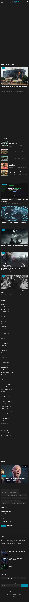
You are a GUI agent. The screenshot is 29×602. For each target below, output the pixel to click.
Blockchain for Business (6, 382)
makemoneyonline (5, 435)
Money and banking (6, 489)
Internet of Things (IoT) (6, 386)
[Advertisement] (14, 14)
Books (2, 321)
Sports (2, 331)
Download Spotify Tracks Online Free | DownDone (17, 565)
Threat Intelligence (5, 408)
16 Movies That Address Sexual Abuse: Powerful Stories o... (17, 143)
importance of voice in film (7, 500)
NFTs (2, 379)
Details (10, 157)
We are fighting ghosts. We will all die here (18, 149)
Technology (3, 306)
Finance (3, 352)
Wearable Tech (4, 396)
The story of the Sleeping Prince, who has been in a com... (17, 165)
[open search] (27, 2)
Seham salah (11, 174)
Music (2, 319)
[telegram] (18, 578)
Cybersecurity (4, 399)
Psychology (3, 343)
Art (1, 314)
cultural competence (14, 492)
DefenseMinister (5, 492)
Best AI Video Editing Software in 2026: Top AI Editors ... (18, 552)
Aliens (2, 340)
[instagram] (8, 578)
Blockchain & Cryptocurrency (8, 372)
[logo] (14, 2)
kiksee (2, 88)
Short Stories (4, 316)
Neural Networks (5, 362)
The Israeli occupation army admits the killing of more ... (17, 172)
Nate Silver (13, 503)
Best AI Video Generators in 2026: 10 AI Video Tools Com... (17, 559)
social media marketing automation (9, 348)
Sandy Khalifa (11, 167)
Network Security (5, 403)
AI (1, 360)
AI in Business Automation (7, 369)
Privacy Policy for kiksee (17, 594)
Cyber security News (5, 401)
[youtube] (15, 578)
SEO (2, 425)
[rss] (24, 578)
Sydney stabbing (15, 498)
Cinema (3, 323)
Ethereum (3, 377)
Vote (3, 525)
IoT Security (3, 394)
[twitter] (5, 578)
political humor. (14, 495)
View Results (9, 525)
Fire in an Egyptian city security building (14, 86)
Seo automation (4, 437)
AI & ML (3, 357)
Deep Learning (4, 365)
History (2, 328)
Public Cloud (4, 416)
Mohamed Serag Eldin (13, 145)
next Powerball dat (5, 495)
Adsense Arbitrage (5, 430)
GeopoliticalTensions (21, 503)
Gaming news (4, 309)
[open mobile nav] (2, 2)
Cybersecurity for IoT (6, 411)
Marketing (3, 345)
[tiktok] (12, 578)
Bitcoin (2, 374)
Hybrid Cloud (4, 420)
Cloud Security (4, 423)
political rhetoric (17, 500)
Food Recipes (4, 355)
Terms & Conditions (14, 596)
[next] (25, 466)
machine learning (15, 489)
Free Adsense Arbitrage (6, 433)
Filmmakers (3, 326)
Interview (3, 350)
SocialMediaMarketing (6, 498)
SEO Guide (3, 428)
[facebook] (2, 578)
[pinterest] (21, 578)
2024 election (23, 498)
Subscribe (24, 585)
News (2, 304)
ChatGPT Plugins (22, 495)
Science (2, 336)
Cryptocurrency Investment (7, 384)
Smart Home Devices (6, 389)
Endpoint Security (5, 406)
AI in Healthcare (4, 367)
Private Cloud (4, 418)
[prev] (22, 466)
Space (2, 338)
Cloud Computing (5, 413)
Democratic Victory (5, 503)
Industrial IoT (4, 391)
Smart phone (4, 311)
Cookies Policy (8, 594)
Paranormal (3, 333)
